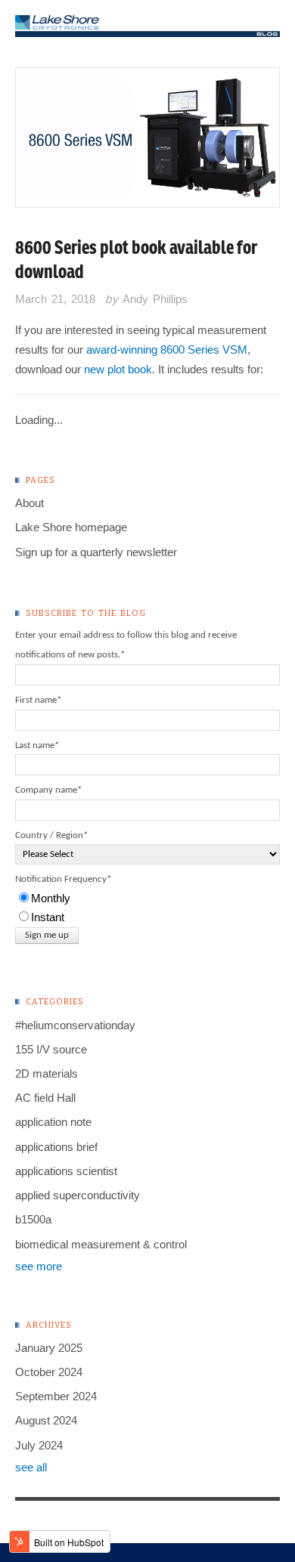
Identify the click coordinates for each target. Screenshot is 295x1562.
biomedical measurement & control (101, 1244)
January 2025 (48, 1347)
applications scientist (66, 1171)
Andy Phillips (155, 298)
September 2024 (56, 1396)
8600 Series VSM (203, 349)
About (29, 502)
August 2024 (46, 1420)
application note (53, 1121)
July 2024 (39, 1445)
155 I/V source (51, 1049)
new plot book (118, 369)
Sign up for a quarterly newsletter (96, 552)
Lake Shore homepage (71, 527)
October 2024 (48, 1372)
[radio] (147, 898)
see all (31, 1467)
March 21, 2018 (55, 298)
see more (38, 1266)
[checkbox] (147, 908)
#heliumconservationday (75, 1025)
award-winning (121, 349)
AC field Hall (45, 1097)
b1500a (33, 1219)
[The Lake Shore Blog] (147, 26)
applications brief (56, 1146)
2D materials (46, 1073)
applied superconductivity (77, 1195)
